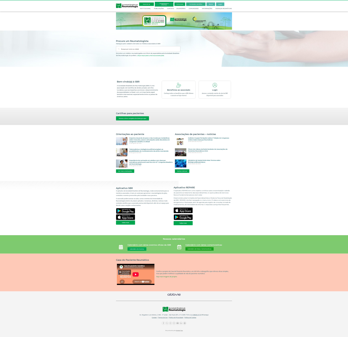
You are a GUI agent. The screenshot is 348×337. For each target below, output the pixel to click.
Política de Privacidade (176, 317)
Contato (170, 8)
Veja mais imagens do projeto (166, 277)
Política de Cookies (190, 317)
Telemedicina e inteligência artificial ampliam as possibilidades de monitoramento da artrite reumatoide (148, 150)
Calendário (181, 8)
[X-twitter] (167, 323)
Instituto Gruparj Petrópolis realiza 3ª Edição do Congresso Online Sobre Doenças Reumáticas (208, 139)
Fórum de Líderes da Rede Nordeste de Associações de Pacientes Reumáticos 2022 (207, 150)
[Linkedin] (181, 323)
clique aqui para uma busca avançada (150, 55)
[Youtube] (177, 323)
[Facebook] (163, 323)
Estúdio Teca (179, 330)
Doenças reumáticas (224, 8)
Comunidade (194, 8)
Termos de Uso (163, 317)
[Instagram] (170, 323)
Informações (207, 8)
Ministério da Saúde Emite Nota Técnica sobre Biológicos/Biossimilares (204, 161)
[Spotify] (184, 323)
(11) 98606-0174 (195, 315)
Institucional (145, 8)
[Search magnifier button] (118, 49)
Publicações (159, 8)
